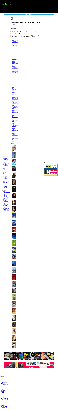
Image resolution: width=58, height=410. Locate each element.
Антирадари (6, 209)
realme (5, 171)
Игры (21, 31)
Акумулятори (6, 206)
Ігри (4, 184)
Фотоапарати (6, 201)
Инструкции (29, 31)
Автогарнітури (6, 210)
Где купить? (37, 31)
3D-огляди (5, 176)
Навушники (4, 10)
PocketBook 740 (4, 408)
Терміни (5, 177)
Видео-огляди (6, 175)
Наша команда (4, 381)
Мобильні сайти (6, 181)
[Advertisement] (19, 52)
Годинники (4, 11)
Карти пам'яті (6, 198)
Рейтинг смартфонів (6, 159)
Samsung (3, 390)
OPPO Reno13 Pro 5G (5, 397)
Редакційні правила (5, 384)
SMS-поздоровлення (6, 189)
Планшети (4, 8)
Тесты (11, 31)
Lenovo (5, 172)
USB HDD (5, 200)
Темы (24, 31)
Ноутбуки (5, 194)
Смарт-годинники (7, 163)
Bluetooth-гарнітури (5, 196)
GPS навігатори (6, 207)
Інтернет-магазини (5, 180)
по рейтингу (12, 144)
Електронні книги (7, 193)
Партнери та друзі (5, 168)
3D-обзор (15, 31)
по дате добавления (23, 144)
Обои (26, 31)
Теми (5, 185)
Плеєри (5, 203)
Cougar (5, 170)
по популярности (16, 144)
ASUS (5, 169)
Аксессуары (33, 31)
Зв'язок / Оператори (6, 165)
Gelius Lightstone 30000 (5, 406)
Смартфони (4, 7)
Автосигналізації (6, 208)
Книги (3, 9)
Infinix (5, 173)
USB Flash (5, 199)
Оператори (6, 178)
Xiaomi (3, 391)
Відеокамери (6, 202)
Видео (13, 31)
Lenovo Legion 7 (4, 407)
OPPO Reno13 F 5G (5, 399)
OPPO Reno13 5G (5, 398)
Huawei (3, 389)
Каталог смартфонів (5, 156)
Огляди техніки (6, 160)
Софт (23, 31)
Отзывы (18, 31)
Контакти (3, 383)
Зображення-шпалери (6, 187)
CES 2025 (5, 161)
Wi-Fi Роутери (6, 204)
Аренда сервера (6, 166)
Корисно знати (6, 182)
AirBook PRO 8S (4, 405)
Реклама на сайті (4, 382)
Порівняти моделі (7, 157)
